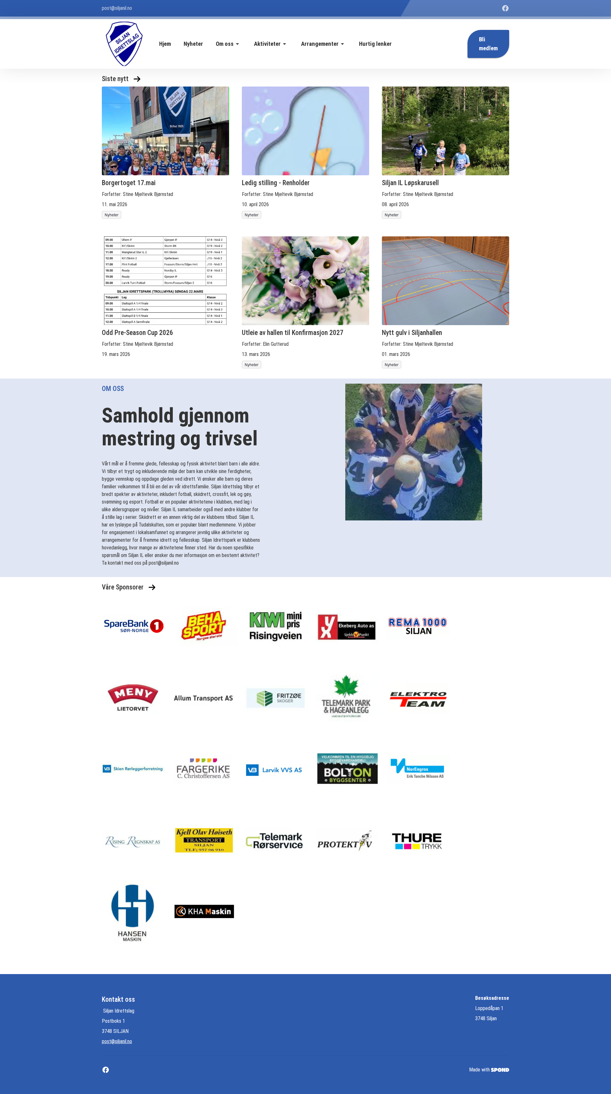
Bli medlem (488, 44)
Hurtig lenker (375, 43)
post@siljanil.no (117, 1041)
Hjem (165, 43)
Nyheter (193, 43)
